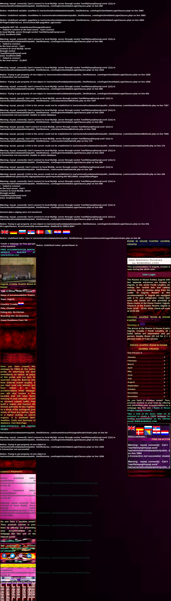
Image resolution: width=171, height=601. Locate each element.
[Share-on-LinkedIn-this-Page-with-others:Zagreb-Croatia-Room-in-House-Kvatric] (29, 557)
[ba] (48, 233)
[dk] (40, 233)
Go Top (18, 561)
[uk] (4, 233)
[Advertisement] (144, 252)
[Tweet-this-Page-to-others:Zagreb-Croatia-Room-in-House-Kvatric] (12, 557)
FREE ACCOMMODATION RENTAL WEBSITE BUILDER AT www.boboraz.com (18, 252)
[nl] (66, 233)
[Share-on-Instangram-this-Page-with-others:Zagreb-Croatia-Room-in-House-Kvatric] (21, 557)
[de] (13, 233)
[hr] (57, 233)
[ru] (22, 233)
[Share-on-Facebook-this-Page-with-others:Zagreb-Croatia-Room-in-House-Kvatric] (4, 557)
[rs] (31, 233)
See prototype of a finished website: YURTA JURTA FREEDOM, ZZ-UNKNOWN (18, 548)
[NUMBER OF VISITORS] (149, 263)
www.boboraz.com (10, 541)
